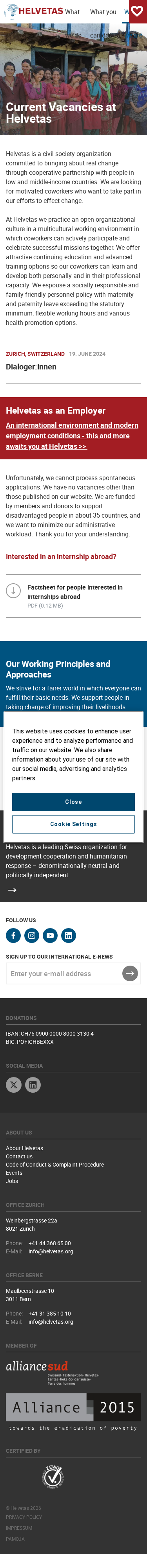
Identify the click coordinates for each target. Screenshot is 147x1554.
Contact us (19, 1156)
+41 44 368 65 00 (50, 1243)
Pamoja (15, 1539)
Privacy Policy (24, 1517)
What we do (73, 15)
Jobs (12, 1181)
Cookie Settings (73, 824)
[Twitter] (14, 1086)
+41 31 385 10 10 (50, 1313)
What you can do (103, 15)
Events (14, 1172)
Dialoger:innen (31, 366)
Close (73, 802)
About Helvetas (24, 1148)
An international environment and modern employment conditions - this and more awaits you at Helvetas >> (72, 435)
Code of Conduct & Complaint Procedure (55, 1164)
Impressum (19, 1528)
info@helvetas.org (51, 1251)
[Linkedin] (33, 1086)
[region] (73, 777)
